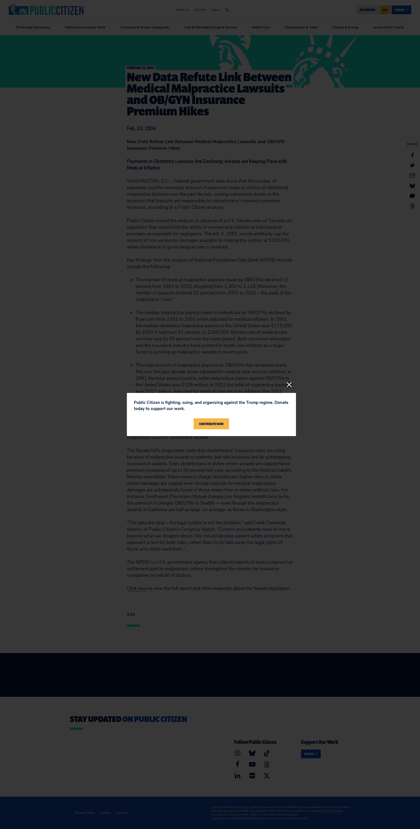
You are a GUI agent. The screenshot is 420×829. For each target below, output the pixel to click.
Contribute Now (211, 423)
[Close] (289, 385)
